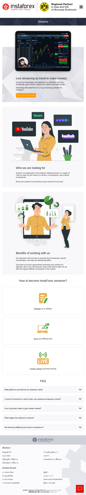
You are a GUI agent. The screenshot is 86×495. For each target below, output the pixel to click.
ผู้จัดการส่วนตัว (49, 483)
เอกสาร (46, 456)
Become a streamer (26, 95)
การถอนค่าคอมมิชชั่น (11, 483)
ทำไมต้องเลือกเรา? (51, 452)
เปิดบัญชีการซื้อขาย (10, 459)
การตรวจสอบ (7, 479)
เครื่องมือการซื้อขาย (10, 463)
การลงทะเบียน (8, 472)
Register (37, 309)
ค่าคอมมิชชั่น (7, 476)
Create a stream (36, 369)
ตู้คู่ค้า (46, 472)
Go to (36, 339)
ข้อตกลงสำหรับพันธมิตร (53, 479)
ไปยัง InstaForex (13, 14)
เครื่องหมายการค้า (34, 492)
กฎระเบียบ (6, 456)
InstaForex (30, 490)
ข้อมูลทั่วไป (6, 452)
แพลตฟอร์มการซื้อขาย (52, 459)
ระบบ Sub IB (48, 476)
